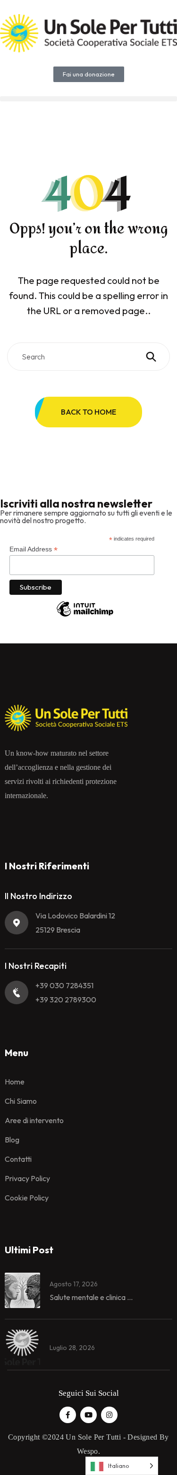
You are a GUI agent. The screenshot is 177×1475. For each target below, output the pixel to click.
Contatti (18, 1159)
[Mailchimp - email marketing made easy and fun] (85, 616)
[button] (88, 98)
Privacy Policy (27, 1178)
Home (15, 1081)
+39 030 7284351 (64, 985)
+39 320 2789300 (65, 999)
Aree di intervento (34, 1120)
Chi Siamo (21, 1101)
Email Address (33, 549)
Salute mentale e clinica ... (91, 1297)
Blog (12, 1139)
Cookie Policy (27, 1197)
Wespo (87, 1451)
